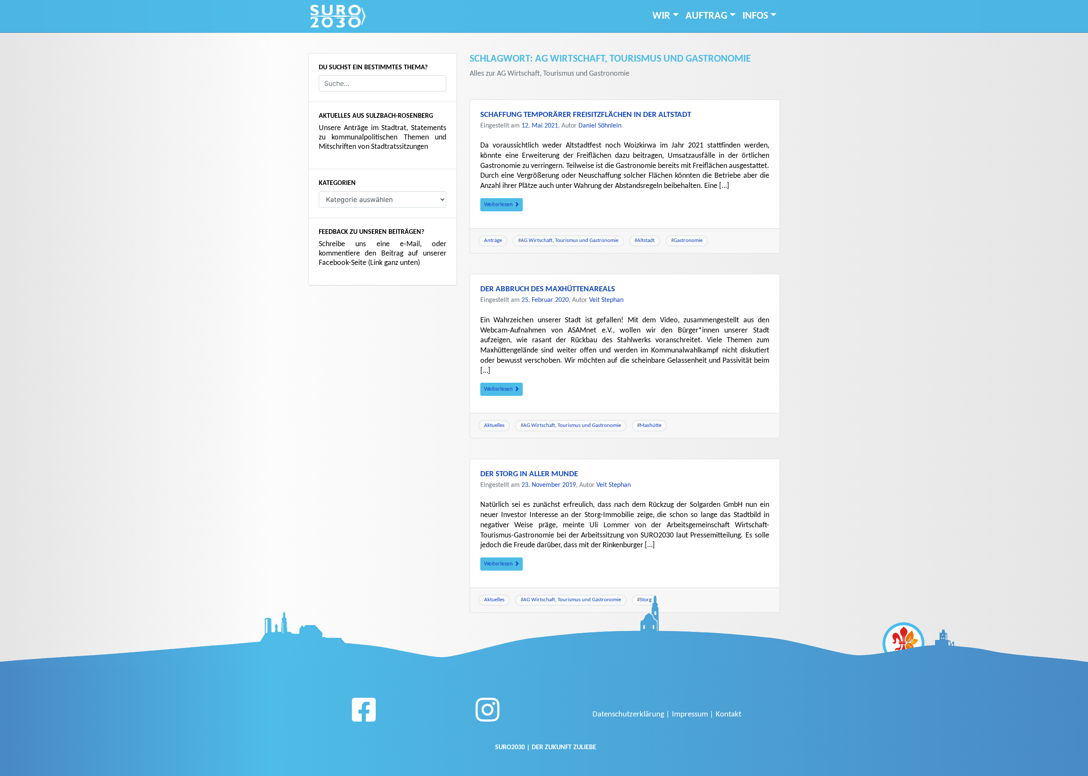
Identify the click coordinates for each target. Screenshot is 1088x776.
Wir (661, 16)
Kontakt (728, 715)
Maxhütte (650, 425)
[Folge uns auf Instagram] (487, 713)
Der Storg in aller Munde (529, 474)
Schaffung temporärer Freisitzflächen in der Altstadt (585, 115)
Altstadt (645, 240)
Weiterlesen (499, 205)
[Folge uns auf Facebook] (364, 713)
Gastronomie (688, 240)
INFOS (755, 16)
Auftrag (706, 16)
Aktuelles (494, 425)
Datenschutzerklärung (628, 715)
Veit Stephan (606, 300)
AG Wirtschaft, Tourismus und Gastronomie (569, 240)
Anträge (493, 240)
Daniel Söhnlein (599, 125)
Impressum (690, 715)
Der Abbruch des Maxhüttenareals (547, 289)
